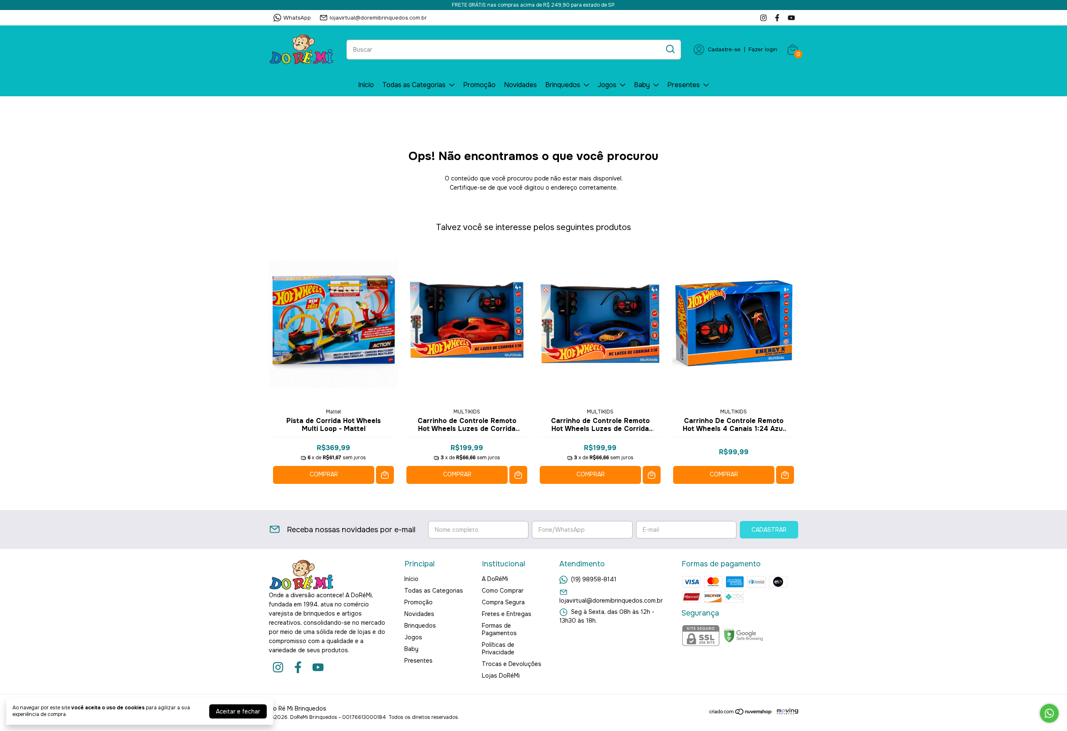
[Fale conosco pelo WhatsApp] (1049, 713)
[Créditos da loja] (785, 711)
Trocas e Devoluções (511, 664)
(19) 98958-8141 (593, 579)
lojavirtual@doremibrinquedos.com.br (378, 17)
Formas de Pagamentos (499, 629)
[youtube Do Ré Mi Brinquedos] (791, 18)
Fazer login (763, 49)
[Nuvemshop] (741, 713)
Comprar (324, 474)
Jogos (607, 84)
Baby (642, 84)
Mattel (333, 411)
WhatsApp (297, 17)
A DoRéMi (495, 579)
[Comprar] (385, 475)
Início (366, 84)
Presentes (683, 84)
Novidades (520, 84)
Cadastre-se (724, 49)
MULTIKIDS (466, 411)
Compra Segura (503, 602)
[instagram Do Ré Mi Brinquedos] (763, 18)
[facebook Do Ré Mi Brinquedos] (777, 18)
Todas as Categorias (414, 84)
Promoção (479, 84)
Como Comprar (502, 590)
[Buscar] (670, 49)
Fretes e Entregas (506, 614)
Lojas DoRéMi (501, 675)
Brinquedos (562, 84)
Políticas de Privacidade (498, 648)
